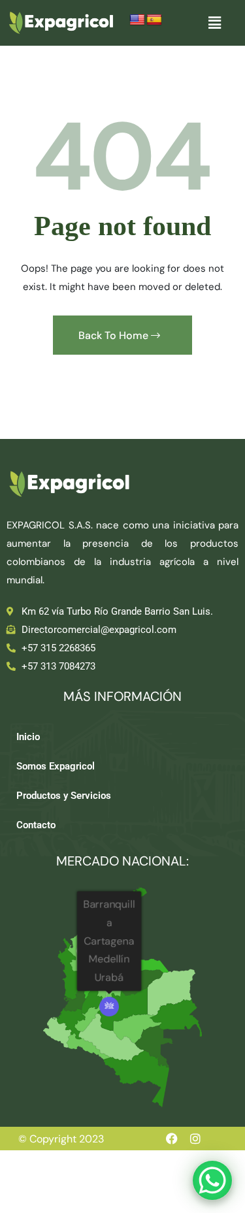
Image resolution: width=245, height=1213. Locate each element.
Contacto (36, 825)
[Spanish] (154, 20)
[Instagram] (195, 1138)
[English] (137, 20)
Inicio (28, 737)
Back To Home (114, 335)
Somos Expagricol (55, 766)
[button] (214, 22)
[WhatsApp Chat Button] (212, 1180)
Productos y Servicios (63, 795)
